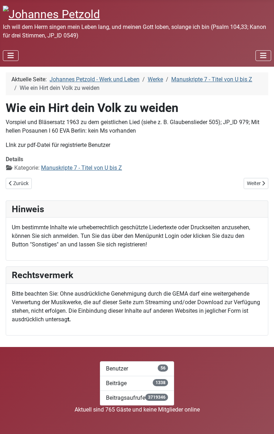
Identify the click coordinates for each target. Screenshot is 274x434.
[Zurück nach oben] (261, 420)
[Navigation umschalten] (11, 55)
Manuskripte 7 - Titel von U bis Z (81, 167)
